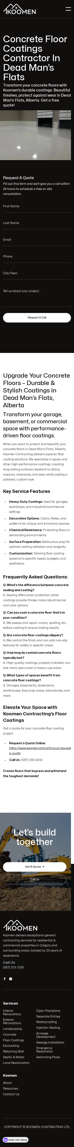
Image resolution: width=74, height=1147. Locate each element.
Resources (10, 1088)
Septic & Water (13, 1057)
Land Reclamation (16, 1062)
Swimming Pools (48, 1057)
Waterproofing (46, 1022)
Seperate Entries (48, 1016)
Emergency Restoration (44, 1050)
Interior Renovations (12, 1012)
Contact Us (11, 1094)
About (7, 1082)
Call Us (34, 879)
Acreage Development (45, 1035)
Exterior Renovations (12, 1021)
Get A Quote (34, 866)
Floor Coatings (13, 1040)
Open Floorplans (48, 1010)
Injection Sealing (48, 1027)
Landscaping (12, 1028)
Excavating (11, 1045)
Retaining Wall (13, 1051)
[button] (68, 9)
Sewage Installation (50, 1042)
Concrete (9, 1034)
